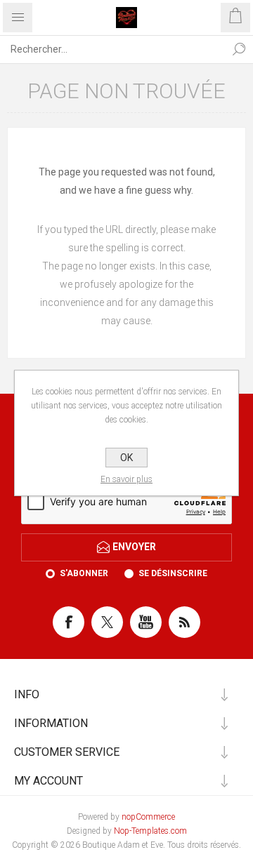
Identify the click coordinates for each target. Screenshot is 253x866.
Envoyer (134, 546)
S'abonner (84, 573)
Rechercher (239, 49)
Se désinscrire (172, 573)
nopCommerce (148, 817)
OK (126, 457)
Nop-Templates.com (150, 831)
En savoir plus (126, 479)
